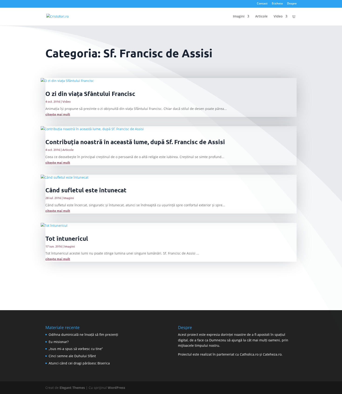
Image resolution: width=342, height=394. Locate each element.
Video (278, 16)
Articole (261, 16)
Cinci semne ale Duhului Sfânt (72, 356)
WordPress (116, 387)
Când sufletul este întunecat (86, 190)
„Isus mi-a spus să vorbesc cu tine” (76, 348)
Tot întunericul (66, 238)
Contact (262, 3)
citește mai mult (57, 114)
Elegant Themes (72, 387)
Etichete (277, 3)
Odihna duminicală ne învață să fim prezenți (83, 334)
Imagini (239, 16)
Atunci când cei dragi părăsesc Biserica (79, 363)
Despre (292, 3)
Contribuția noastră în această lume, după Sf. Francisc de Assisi (135, 142)
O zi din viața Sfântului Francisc (90, 93)
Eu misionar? (59, 342)
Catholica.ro (249, 354)
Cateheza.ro (272, 354)
